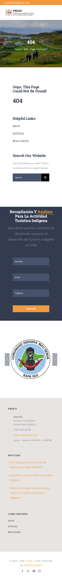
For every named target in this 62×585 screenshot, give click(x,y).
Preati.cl (31, 560)
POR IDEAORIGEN (33, 565)
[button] (7, 359)
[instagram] (39, 571)
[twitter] (28, 571)
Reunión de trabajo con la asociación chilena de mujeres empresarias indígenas (30, 492)
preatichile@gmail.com (17, 2)
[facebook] (22, 571)
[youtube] (34, 571)
